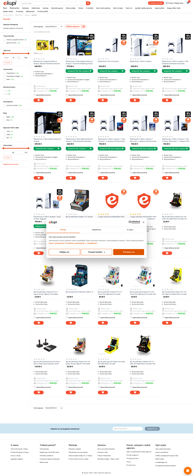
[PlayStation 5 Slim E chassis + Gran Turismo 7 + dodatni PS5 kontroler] (112, 123)
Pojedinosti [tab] (96, 230)
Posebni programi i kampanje (50, 459)
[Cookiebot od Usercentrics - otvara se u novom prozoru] (130, 222)
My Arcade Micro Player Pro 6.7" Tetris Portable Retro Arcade (110, 293)
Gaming (45, 8)
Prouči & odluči (42, 11)
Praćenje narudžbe (156, 3)
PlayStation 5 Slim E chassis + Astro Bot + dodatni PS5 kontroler (143, 140)
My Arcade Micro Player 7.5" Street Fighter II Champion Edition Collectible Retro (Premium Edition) (79, 218)
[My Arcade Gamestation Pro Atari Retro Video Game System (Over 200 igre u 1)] (47, 345)
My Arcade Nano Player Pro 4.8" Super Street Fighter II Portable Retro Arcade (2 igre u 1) (78, 363)
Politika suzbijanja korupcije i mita (166, 456)
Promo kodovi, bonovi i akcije (78, 459)
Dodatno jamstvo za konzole (13, 28)
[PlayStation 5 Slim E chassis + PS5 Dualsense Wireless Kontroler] (176, 45)
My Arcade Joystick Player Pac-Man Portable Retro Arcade (111, 363)
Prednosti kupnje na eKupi (20, 452)
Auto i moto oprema (103, 8)
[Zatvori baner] (143, 222)
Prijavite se (152, 429)
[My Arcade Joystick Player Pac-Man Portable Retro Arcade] (112, 345)
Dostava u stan (103, 452)
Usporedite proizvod (43, 95)
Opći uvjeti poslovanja (162, 449)
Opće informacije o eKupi (19, 449)
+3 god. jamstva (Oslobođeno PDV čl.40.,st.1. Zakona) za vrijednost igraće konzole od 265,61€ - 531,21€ (111, 218)
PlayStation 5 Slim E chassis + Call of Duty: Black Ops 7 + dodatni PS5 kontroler (175, 140)
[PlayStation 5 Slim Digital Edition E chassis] (47, 123)
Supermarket (159, 8)
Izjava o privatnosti (161, 452)
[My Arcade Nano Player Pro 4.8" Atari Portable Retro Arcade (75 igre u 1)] (176, 200)
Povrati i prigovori (132, 455)
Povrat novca (131, 465)
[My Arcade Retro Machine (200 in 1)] (79, 275)
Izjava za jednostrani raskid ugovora (139, 452)
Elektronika (36, 8)
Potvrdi (7, 62)
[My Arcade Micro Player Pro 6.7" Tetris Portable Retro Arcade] (112, 275)
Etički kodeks (159, 459)
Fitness (80, 8)
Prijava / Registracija (175, 3)
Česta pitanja (44, 449)
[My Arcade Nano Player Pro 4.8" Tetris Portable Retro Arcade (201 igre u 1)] (144, 275)
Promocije (19, 11)
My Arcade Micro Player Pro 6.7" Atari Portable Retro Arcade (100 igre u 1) (142, 363)
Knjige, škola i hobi (173, 8)
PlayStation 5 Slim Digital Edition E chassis (47, 140)
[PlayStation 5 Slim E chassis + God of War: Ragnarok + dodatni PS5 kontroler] (47, 200)
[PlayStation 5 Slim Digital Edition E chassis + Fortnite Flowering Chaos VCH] (79, 45)
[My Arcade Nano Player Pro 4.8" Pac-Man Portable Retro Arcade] (176, 275)
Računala (25, 8)
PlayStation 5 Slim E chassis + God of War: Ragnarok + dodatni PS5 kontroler (47, 218)
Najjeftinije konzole (10, 164)
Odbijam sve (64, 252)
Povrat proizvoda (132, 458)
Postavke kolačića (95, 252)
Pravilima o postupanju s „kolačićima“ (82, 243)
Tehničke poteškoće (46, 456)
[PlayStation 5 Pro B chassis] (111, 45)
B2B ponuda (30, 11)
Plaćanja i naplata (75, 449)
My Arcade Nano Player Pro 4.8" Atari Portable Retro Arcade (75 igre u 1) (174, 218)
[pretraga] (88, 3)
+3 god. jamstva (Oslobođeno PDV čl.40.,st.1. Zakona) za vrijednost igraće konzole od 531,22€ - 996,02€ (143, 218)
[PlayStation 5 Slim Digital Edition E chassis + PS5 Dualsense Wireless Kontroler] (79, 123)
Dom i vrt (129, 8)
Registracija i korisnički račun (49, 452)
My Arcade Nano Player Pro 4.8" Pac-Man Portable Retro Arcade (174, 293)
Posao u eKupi (16, 456)
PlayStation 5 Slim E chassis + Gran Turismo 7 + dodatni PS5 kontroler (111, 140)
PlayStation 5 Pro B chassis (108, 61)
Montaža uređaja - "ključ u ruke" (108, 459)
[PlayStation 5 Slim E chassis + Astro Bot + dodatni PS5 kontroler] (144, 123)
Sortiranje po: (38, 27)
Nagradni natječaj (17, 459)
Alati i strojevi (118, 8)
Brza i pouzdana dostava (106, 449)
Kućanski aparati (57, 8)
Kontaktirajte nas (161, 462)
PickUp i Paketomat (104, 456)
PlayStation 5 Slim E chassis (140, 61)
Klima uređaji (70, 8)
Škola (5, 8)
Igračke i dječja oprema (143, 8)
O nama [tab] (130, 230)
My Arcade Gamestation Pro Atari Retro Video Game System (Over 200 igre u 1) (47, 363)
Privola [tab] (63, 230)
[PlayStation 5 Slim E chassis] (143, 45)
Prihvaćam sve (128, 252)
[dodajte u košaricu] (39, 100)
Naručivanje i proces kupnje (78, 452)
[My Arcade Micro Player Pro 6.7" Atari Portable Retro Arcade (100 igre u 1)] (144, 345)
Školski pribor (14, 8)
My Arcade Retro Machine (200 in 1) (79, 292)
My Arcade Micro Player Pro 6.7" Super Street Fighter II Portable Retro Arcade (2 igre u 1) (46, 293)
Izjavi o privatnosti (56, 243)
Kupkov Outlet (8, 11)
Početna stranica (8, 15)
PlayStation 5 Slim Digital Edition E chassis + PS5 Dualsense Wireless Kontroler (79, 140)
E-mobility (89, 8)
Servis (129, 462)
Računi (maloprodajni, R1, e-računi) (80, 456)
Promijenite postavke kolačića (165, 466)
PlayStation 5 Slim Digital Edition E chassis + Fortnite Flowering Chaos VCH (79, 62)
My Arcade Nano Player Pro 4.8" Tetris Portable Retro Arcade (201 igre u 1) (143, 293)
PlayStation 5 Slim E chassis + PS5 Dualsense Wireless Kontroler (175, 62)
